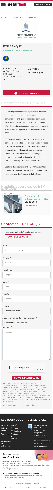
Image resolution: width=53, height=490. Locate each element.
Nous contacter (40, 447)
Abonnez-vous (43, 4)
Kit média (38, 444)
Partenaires (15, 17)
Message (6, 327)
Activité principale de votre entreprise (18, 318)
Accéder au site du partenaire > (18, 50)
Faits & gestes (4, 429)
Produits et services (14, 436)
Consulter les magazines (39, 431)
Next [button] (11, 195)
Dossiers (14, 428)
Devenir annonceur (42, 441)
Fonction (6, 306)
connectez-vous (18, 237)
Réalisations (16, 431)
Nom (4, 245)
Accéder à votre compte (40, 426)
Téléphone (7, 270)
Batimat (4, 425)
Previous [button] (5, 195)
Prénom (5, 258)
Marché (14, 425)
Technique (5, 434)
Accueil (4, 17)
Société (5, 294)
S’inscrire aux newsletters (39, 436)
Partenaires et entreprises (6, 443)
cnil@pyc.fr (33, 399)
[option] (26, 204)
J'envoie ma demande (26, 378)
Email (4, 282)
